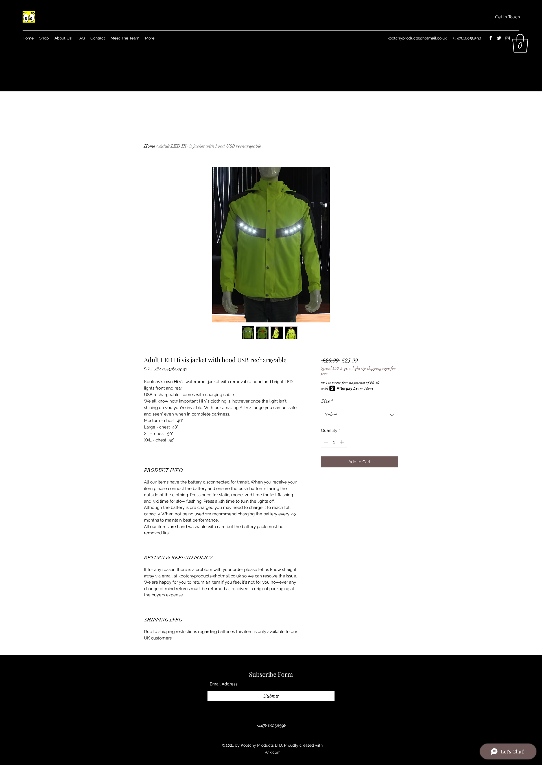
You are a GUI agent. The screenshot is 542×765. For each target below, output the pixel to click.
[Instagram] (507, 38)
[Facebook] (490, 38)
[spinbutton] (333, 442)
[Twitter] (499, 38)
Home (149, 146)
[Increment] (342, 442)
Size (327, 401)
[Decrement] (325, 442)
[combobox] (359, 415)
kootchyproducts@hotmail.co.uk (417, 38)
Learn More (363, 388)
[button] (507, 17)
